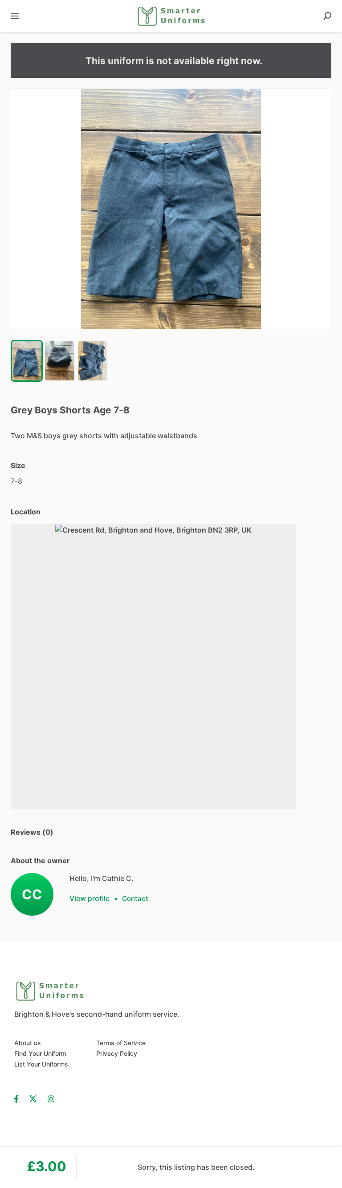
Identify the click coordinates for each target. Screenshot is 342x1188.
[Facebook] (19, 1098)
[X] (33, 1098)
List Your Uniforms (41, 1064)
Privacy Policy (116, 1053)
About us (27, 1043)
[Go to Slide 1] (27, 361)
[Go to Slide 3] (93, 361)
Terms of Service (121, 1043)
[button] (171, 209)
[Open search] (327, 16)
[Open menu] (14, 16)
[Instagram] (51, 1098)
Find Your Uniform (40, 1053)
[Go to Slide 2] (60, 361)
